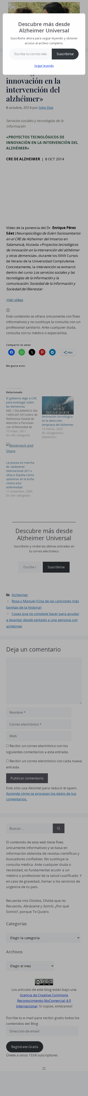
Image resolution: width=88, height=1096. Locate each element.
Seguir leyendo (44, 66)
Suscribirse (65, 54)
